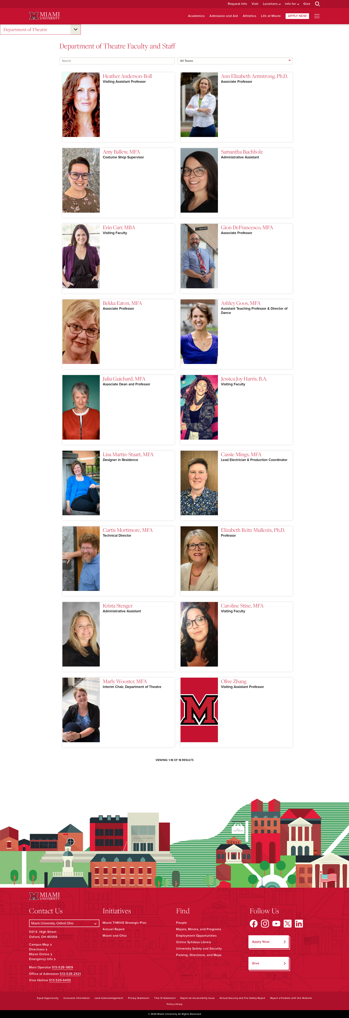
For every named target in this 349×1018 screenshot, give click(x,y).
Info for (290, 4)
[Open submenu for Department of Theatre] (75, 29)
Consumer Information (76, 998)
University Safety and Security (199, 949)
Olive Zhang (233, 681)
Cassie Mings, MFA (241, 454)
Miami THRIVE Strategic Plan (125, 923)
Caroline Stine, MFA (242, 605)
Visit (255, 4)
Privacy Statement (138, 998)
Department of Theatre (25, 29)
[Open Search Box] (317, 4)
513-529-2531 (70, 974)
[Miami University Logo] (44, 16)
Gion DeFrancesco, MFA (247, 227)
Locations (270, 4)
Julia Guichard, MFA (124, 378)
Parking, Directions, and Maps (199, 955)
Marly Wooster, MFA (125, 681)
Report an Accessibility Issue (197, 998)
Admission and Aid (223, 16)
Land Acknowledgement (109, 998)
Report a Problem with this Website (291, 998)
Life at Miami (271, 16)
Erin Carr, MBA (119, 227)
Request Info (237, 4)
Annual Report (114, 929)
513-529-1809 (62, 967)
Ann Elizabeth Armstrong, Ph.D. (254, 75)
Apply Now (297, 16)
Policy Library (174, 1004)
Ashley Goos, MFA (241, 302)
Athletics (249, 16)
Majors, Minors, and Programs (198, 929)
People (181, 923)
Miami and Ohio (115, 936)
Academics (196, 16)
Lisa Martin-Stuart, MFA (128, 454)
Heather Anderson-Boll (127, 75)
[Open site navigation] (317, 16)
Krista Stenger (117, 605)
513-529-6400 (60, 980)
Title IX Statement (165, 998)
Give (306, 4)
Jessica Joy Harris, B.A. (244, 378)
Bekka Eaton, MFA (122, 302)
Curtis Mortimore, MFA (128, 529)
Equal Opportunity (48, 998)
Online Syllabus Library (193, 942)
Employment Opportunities (196, 936)
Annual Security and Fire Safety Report (242, 998)
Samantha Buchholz (242, 151)
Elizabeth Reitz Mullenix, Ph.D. (253, 529)
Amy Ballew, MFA (121, 151)
